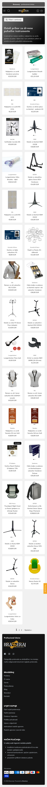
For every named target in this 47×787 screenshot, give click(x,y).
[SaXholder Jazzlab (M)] (12, 127)
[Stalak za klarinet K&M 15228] (35, 127)
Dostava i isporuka (10, 716)
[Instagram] (9, 654)
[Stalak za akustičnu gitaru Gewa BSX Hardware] (35, 162)
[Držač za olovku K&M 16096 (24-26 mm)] (35, 343)
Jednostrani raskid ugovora (13, 726)
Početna (7, 676)
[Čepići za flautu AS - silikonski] (35, 235)
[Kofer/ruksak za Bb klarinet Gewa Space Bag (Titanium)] (35, 491)
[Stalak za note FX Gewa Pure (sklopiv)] (12, 308)
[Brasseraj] (23, 11)
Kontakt (7, 696)
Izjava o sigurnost (10, 723)
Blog (5, 689)
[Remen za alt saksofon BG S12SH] (12, 270)
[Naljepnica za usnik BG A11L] (12, 92)
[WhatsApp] (13, 654)
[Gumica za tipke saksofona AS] (12, 235)
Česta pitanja (8, 686)
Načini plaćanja (9, 713)
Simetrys (25, 781)
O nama (7, 679)
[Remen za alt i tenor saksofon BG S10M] (35, 378)
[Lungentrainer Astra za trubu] (12, 601)
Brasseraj (11, 781)
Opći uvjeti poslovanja (12, 709)
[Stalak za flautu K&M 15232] (12, 529)
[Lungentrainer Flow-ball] (12, 343)
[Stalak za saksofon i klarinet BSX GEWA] (35, 308)
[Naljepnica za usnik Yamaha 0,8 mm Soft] (35, 416)
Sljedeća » (28, 630)
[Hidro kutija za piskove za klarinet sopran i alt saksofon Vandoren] (35, 270)
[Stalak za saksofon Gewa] (12, 566)
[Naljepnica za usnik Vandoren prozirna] (12, 56)
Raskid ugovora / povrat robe (14, 730)
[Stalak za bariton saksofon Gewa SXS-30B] (35, 529)
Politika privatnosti (10, 720)
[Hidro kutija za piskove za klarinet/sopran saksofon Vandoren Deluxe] (35, 451)
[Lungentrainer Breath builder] (35, 56)
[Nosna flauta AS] (35, 566)
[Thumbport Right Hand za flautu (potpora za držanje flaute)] (12, 491)
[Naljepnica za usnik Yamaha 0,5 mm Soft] (12, 416)
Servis (6, 682)
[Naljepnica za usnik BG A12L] (12, 200)
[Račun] (36, 10)
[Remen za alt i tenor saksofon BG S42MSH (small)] (12, 378)
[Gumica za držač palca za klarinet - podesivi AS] (35, 92)
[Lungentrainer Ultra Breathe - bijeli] (12, 162)
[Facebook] (5, 654)
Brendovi (7, 693)
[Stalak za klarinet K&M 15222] (35, 200)
